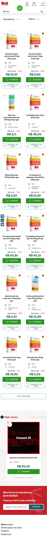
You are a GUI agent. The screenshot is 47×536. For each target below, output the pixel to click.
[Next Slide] (44, 452)
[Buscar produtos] (42, 11)
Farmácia (16, 32)
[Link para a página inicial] (5, 31)
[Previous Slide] (3, 452)
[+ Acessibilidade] (2, 224)
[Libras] (2, 216)
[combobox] (23, 11)
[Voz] (2, 220)
